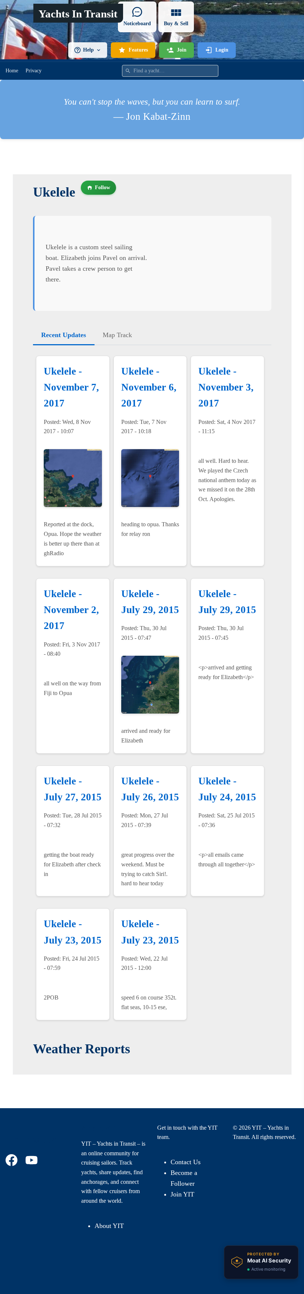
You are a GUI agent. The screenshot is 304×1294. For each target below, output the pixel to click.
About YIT (109, 1225)
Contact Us (186, 1162)
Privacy (34, 70)
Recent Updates (63, 335)
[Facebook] (13, 1160)
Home (12, 70)
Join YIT (182, 1194)
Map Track (117, 335)
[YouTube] (33, 1160)
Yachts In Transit (78, 14)
